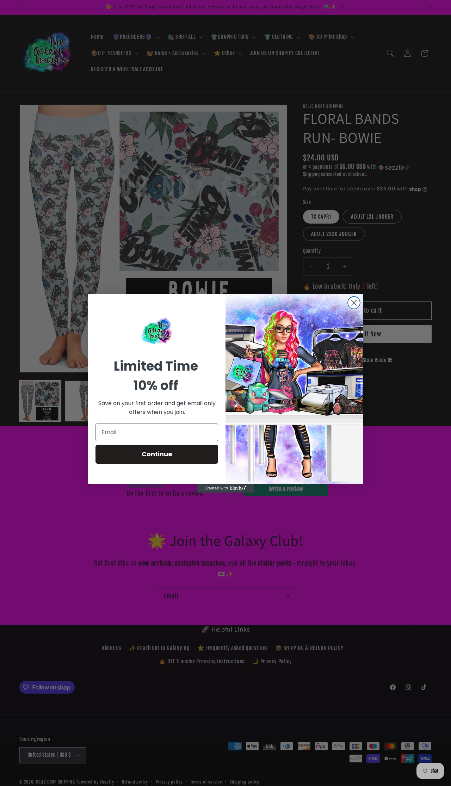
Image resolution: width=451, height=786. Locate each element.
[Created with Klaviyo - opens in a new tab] (225, 488)
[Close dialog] (354, 303)
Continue (157, 454)
